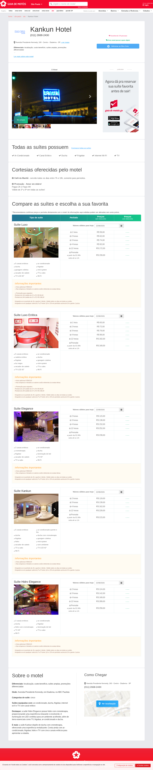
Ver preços (21, 120)
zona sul (27, 11)
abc (53, 11)
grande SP (69, 11)
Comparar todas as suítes (81, 148)
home (10, 16)
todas (11, 11)
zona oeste (45, 11)
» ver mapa (65, 42)
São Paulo (17, 16)
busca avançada (83, 7)
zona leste (36, 11)
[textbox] (68, 4)
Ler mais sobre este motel (23, 56)
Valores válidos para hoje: (83, 225)
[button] (18, 96)
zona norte (18, 11)
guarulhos (60, 11)
